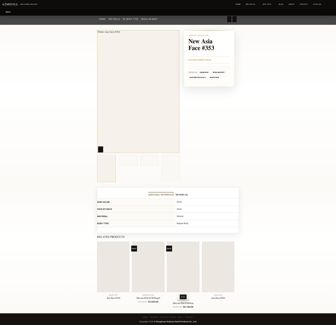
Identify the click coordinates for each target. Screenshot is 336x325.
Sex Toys (267, 4)
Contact (304, 4)
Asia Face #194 (113, 298)
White (179, 202)
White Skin (214, 77)
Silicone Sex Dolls (198, 77)
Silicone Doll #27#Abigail (148, 298)
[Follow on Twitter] (330, 4)
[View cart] (332, 12)
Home (238, 4)
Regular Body (149, 19)
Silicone (180, 216)
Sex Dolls (250, 4)
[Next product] (229, 19)
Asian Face (204, 72)
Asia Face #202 (218, 298)
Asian (179, 209)
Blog (281, 4)
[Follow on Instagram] (328, 4)
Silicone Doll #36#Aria (183, 303)
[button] (6, 12)
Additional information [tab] (161, 195)
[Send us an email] (333, 4)
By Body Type (130, 19)
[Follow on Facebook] (325, 4)
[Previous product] (234, 19)
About (292, 4)
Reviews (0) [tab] (182, 195)
